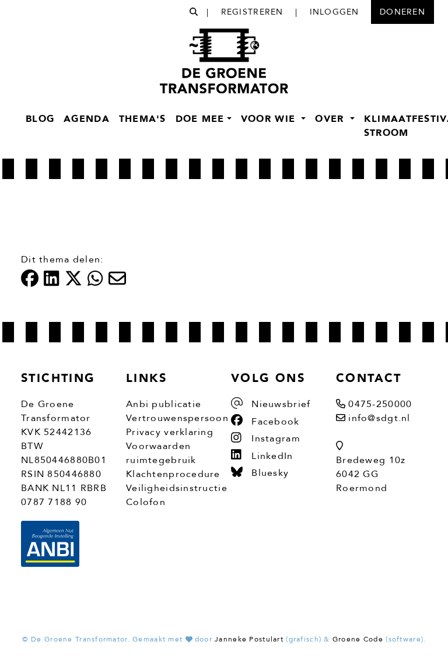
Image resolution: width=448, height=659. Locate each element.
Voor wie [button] (270, 119)
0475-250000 (380, 404)
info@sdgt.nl (379, 418)
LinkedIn (271, 456)
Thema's (142, 119)
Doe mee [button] (200, 119)
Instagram (274, 438)
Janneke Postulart (249, 639)
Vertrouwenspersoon (177, 418)
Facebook (274, 421)
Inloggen (334, 11)
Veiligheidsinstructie (177, 488)
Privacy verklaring (170, 432)
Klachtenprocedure (173, 474)
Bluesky (269, 473)
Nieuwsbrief (279, 404)
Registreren (252, 11)
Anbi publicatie (163, 404)
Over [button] (331, 119)
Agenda (87, 119)
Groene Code (357, 639)
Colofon (146, 502)
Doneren (402, 11)
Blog (40, 119)
